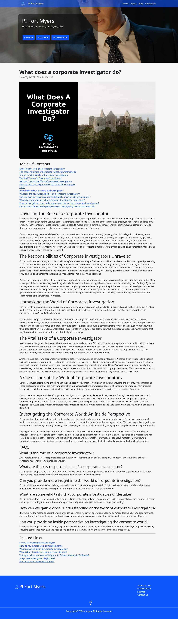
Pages (134, 3)
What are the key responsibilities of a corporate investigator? (49, 193)
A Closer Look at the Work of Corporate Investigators (45, 181)
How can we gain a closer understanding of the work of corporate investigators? (59, 203)
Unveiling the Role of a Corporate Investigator (42, 168)
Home (125, 3)
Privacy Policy (144, 588)
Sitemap (141, 591)
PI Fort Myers (32, 586)
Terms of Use (143, 585)
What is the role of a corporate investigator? (41, 190)
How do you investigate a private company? (40, 545)
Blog (141, 3)
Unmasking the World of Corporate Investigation (43, 175)
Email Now (43, 37)
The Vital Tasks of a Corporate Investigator (40, 178)
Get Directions (60, 37)
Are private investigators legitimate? (37, 558)
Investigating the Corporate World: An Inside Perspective (47, 184)
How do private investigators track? (36, 561)
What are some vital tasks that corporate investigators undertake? (52, 200)
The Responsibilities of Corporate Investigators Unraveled (47, 171)
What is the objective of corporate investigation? (43, 552)
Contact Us (150, 3)
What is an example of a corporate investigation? (43, 548)
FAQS (22, 187)
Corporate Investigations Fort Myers (37, 542)
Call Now (28, 37)
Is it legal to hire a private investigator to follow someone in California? (54, 555)
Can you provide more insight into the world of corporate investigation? (54, 197)
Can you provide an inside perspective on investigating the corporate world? (57, 206)
